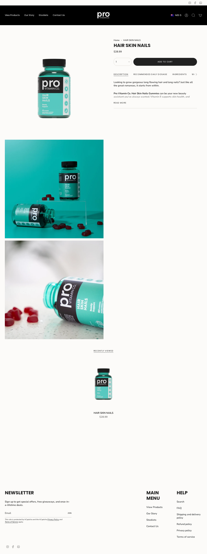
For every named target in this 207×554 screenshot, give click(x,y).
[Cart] (200, 15)
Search (180, 501)
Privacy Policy (53, 519)
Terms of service (186, 537)
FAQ (179, 508)
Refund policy (184, 524)
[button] (12, 15)
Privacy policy (184, 530)
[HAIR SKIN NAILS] (103, 384)
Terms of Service (11, 522)
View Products (154, 507)
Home (117, 40)
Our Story (151, 513)
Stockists (151, 520)
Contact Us (152, 526)
